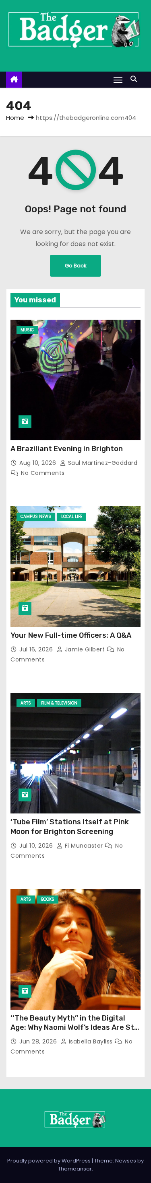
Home (15, 117)
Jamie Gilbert (85, 649)
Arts (26, 703)
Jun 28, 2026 (39, 1041)
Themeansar (75, 1169)
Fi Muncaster (84, 846)
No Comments (43, 473)
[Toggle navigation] (118, 79)
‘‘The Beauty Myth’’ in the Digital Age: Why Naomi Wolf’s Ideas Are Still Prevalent (75, 1028)
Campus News (36, 516)
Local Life (71, 516)
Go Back (75, 265)
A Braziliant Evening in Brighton (66, 448)
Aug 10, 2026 (38, 463)
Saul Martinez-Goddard (101, 463)
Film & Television (59, 703)
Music (27, 330)
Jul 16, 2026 (37, 649)
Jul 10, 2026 (37, 846)
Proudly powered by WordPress (49, 1161)
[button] (135, 79)
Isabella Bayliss (90, 1041)
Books (47, 899)
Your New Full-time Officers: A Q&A (70, 635)
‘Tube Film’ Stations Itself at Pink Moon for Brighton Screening (69, 826)
